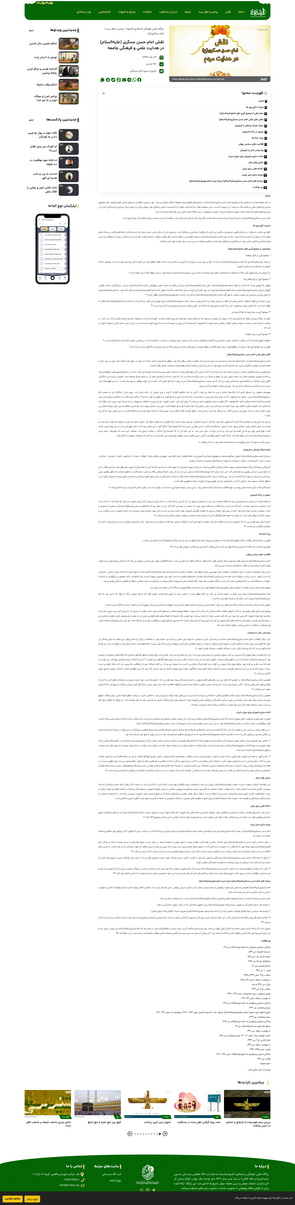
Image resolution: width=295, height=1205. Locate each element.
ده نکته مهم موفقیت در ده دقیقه (43, 162)
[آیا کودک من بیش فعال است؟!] (69, 149)
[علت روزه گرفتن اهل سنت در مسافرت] (197, 1104)
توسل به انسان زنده (45, 57)
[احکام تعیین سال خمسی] (69, 44)
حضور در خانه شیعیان (253, 132)
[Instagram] (147, 1190)
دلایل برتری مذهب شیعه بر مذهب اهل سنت (48, 1124)
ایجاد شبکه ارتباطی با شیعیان (249, 126)
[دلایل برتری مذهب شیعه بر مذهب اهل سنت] (48, 1104)
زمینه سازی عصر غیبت (252, 175)
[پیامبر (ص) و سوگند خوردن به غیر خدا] (69, 98)
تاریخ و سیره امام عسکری (143, 71)
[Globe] (38, 4)
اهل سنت (65, 1117)
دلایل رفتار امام (256, 163)
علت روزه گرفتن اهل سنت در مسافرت (199, 1122)
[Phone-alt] (42, 4)
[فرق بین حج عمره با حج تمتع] (97, 1104)
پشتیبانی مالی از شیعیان (252, 150)
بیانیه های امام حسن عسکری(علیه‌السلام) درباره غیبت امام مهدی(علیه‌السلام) (226, 181)
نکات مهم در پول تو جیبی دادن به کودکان (42, 135)
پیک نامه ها (258, 138)
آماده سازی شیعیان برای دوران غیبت (245, 156)
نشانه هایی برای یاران (252, 169)
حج (117, 1117)
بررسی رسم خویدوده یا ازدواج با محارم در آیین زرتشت (248, 1124)
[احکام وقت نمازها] (69, 85)
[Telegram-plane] (153, 1190)
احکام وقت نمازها (47, 85)
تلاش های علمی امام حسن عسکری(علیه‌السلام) (241, 120)
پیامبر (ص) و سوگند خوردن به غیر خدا (45, 98)
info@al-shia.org (69, 1185)
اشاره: (261, 101)
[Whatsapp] (141, 1190)
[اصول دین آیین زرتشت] (147, 1104)
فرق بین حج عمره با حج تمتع (104, 1122)
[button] (241, 12)
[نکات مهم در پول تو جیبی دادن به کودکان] (69, 135)
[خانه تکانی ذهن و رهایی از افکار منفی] (69, 190)
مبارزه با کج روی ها (255, 107)
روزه (217, 1117)
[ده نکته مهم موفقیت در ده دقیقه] (69, 163)
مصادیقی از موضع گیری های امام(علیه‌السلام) (241, 113)
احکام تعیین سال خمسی (43, 44)
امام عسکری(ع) (156, 34)
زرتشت (265, 1117)
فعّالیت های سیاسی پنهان (251, 144)
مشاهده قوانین (12, 1199)
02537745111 (71, 1180)
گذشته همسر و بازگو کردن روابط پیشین (42, 71)
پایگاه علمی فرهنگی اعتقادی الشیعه (145, 29)
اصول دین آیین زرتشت (157, 1122)
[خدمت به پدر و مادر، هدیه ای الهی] (69, 176)
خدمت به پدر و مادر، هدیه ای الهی (45, 176)
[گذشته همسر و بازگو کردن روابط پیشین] (69, 71)
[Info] (51, 4)
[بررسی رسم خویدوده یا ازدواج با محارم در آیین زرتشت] (247, 1104)
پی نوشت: (257, 187)
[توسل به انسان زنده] (69, 57)
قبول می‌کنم (32, 1199)
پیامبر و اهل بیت (115, 29)
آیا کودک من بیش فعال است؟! (43, 149)
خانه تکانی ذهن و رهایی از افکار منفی (42, 190)
